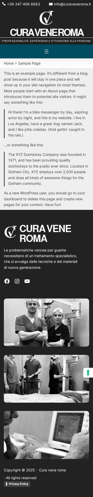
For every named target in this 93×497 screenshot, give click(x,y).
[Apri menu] (46, 51)
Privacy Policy (18, 484)
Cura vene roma (46, 32)
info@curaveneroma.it (72, 4)
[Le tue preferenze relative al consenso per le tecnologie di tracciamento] (88, 373)
